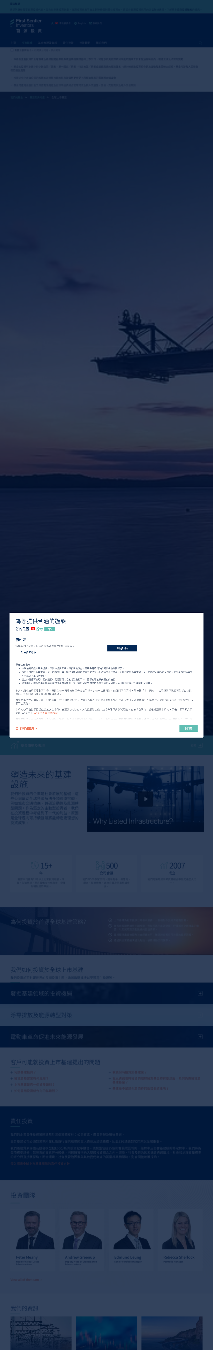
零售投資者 (122, 648)
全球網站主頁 (25, 728)
